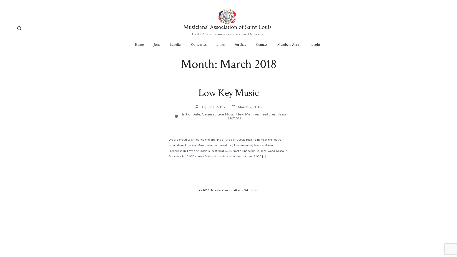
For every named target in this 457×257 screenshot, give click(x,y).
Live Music (226, 114)
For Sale (240, 44)
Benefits (175, 44)
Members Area (288, 44)
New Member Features (256, 114)
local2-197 (216, 107)
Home (139, 44)
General (209, 114)
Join (157, 44)
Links (220, 44)
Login (315, 44)
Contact (261, 44)
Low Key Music (228, 93)
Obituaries (199, 44)
